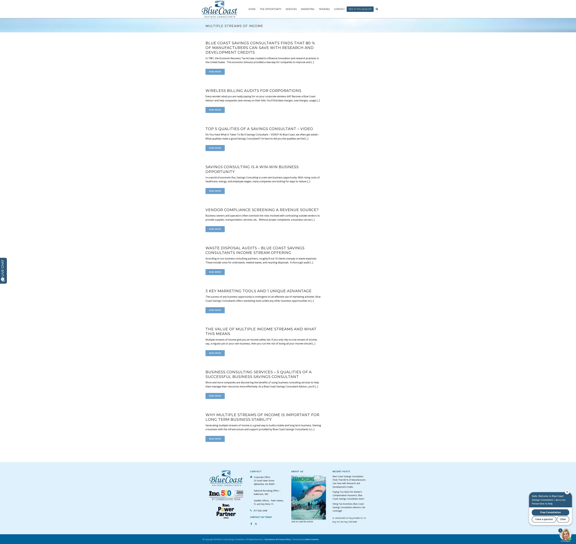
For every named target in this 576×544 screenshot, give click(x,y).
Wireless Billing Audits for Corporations (253, 90)
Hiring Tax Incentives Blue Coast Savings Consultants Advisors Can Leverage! (349, 507)
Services (291, 9)
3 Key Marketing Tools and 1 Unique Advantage (259, 291)
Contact (339, 9)
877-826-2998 (260, 510)
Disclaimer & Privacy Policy (278, 539)
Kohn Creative (312, 539)
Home (252, 9)
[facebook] (251, 524)
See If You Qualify (360, 9)
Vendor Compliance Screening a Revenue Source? (262, 210)
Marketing (308, 9)
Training (324, 9)
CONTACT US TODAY (261, 517)
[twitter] (256, 524)
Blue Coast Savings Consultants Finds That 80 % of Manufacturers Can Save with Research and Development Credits (260, 48)
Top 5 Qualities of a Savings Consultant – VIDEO (259, 129)
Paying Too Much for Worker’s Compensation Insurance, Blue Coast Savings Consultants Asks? (348, 495)
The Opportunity (270, 9)
